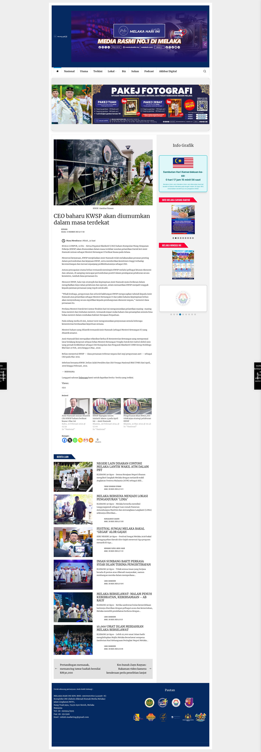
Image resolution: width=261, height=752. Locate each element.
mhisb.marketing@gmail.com (74, 717)
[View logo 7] (189, 314)
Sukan (135, 71)
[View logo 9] (195, 314)
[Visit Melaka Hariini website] (130, 104)
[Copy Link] (80, 440)
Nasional (69, 71)
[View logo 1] (171, 314)
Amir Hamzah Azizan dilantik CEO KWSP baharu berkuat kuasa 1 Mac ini (76, 418)
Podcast (149, 71)
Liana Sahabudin (110, 581)
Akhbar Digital (168, 71)
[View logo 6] (186, 314)
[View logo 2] (174, 314)
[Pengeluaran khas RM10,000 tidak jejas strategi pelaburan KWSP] (138, 406)
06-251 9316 (64, 714)
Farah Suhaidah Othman (112, 486)
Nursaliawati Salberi (111, 519)
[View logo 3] (177, 314)
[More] (91, 440)
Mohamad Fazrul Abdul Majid (114, 548)
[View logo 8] (192, 314)
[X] (69, 440)
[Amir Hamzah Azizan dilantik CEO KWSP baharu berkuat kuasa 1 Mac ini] (76, 406)
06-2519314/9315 (66, 711)
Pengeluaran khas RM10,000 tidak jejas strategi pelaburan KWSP (137, 418)
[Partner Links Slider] (183, 298)
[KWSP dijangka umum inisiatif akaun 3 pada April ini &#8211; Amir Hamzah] (107, 406)
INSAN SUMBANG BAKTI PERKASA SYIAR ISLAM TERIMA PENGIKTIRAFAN (124, 563)
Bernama (64, 229)
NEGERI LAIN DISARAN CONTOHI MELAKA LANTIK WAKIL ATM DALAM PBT (123, 467)
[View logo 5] (183, 314)
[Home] (57, 71)
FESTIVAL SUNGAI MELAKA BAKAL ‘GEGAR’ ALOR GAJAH (121, 530)
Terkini (97, 71)
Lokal (111, 71)
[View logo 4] (180, 314)
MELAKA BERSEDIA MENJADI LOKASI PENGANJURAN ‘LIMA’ (122, 497)
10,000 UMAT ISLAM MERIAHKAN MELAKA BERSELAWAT (120, 628)
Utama (84, 71)
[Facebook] (64, 440)
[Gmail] (85, 440)
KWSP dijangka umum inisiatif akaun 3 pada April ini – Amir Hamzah (105, 418)
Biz (124, 71)
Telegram (83, 377)
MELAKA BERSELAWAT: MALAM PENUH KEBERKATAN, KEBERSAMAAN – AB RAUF (124, 597)
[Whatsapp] (75, 440)
